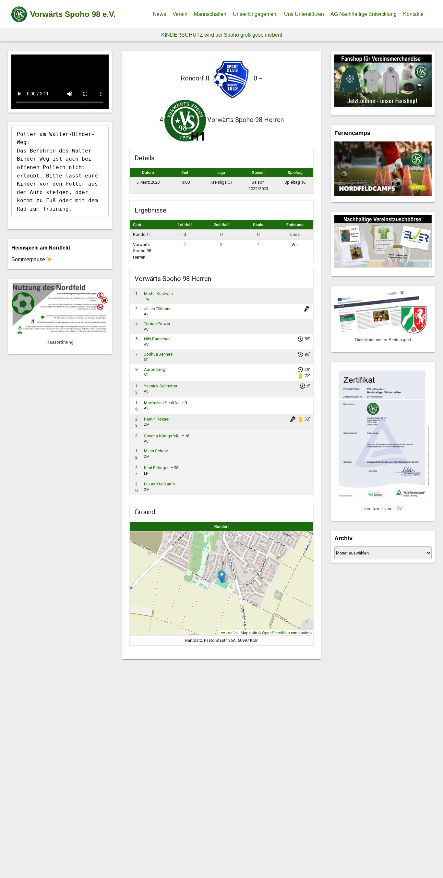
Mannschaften (210, 14)
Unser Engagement (255, 14)
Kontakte (413, 14)
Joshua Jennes (158, 354)
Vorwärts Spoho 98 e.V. (73, 14)
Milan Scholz (156, 450)
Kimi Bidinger (156, 467)
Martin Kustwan (158, 293)
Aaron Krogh (156, 369)
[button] (222, 576)
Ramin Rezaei (156, 419)
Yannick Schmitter (160, 386)
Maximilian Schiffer (162, 402)
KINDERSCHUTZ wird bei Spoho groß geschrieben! (221, 35)
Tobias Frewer (157, 323)
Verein (180, 14)
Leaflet (231, 632)
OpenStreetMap (276, 632)
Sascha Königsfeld (162, 435)
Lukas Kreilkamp (159, 484)
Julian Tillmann (158, 308)
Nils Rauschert (157, 338)
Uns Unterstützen (304, 14)
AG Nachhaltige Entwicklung (363, 14)
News (159, 14)
